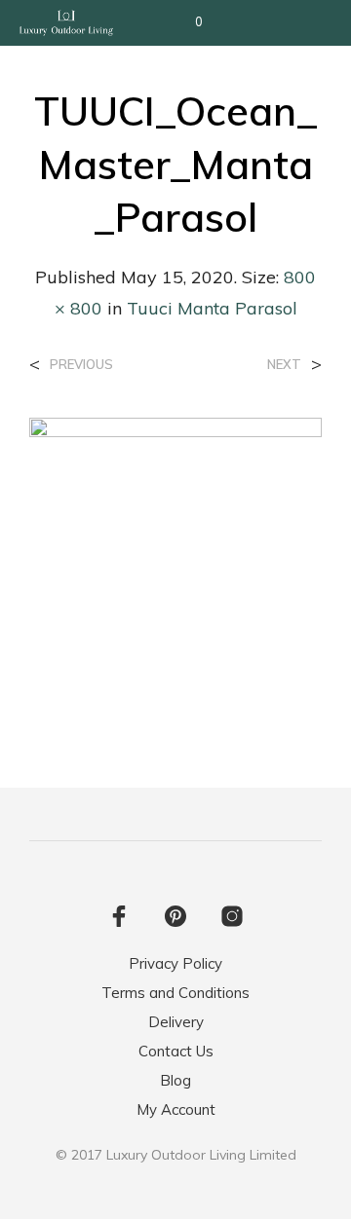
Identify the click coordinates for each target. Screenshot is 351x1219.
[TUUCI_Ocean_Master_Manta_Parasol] (175, 562)
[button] (186, 22)
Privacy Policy (175, 963)
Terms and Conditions (175, 992)
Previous (81, 364)
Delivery (176, 1022)
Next (284, 364)
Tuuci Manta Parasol (212, 308)
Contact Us (176, 1051)
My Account (175, 1109)
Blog (175, 1080)
